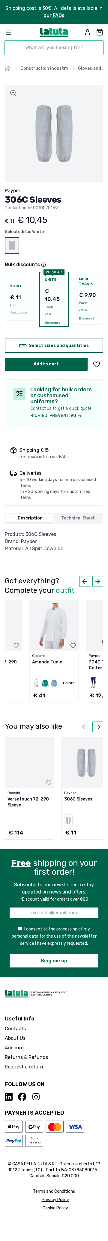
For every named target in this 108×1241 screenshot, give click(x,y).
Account (14, 1048)
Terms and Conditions (54, 1191)
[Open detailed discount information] (43, 264)
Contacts (15, 1028)
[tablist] (54, 518)
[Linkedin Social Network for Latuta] (9, 1097)
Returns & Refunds (26, 1057)
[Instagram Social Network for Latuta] (36, 1097)
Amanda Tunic (47, 662)
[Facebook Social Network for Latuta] (22, 1097)
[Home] (8, 69)
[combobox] (54, 48)
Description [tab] (30, 518)
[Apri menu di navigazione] (8, 32)
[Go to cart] (99, 32)
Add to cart (46, 364)
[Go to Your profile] (87, 32)
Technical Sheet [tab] (78, 518)
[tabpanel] (54, 541)
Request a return (24, 1067)
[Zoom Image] (13, 93)
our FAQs (54, 15)
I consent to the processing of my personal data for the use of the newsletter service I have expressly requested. (54, 936)
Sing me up (54, 961)
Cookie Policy (55, 1208)
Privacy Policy (55, 1199)
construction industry (44, 68)
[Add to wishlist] (96, 364)
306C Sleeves (78, 799)
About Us (15, 1038)
